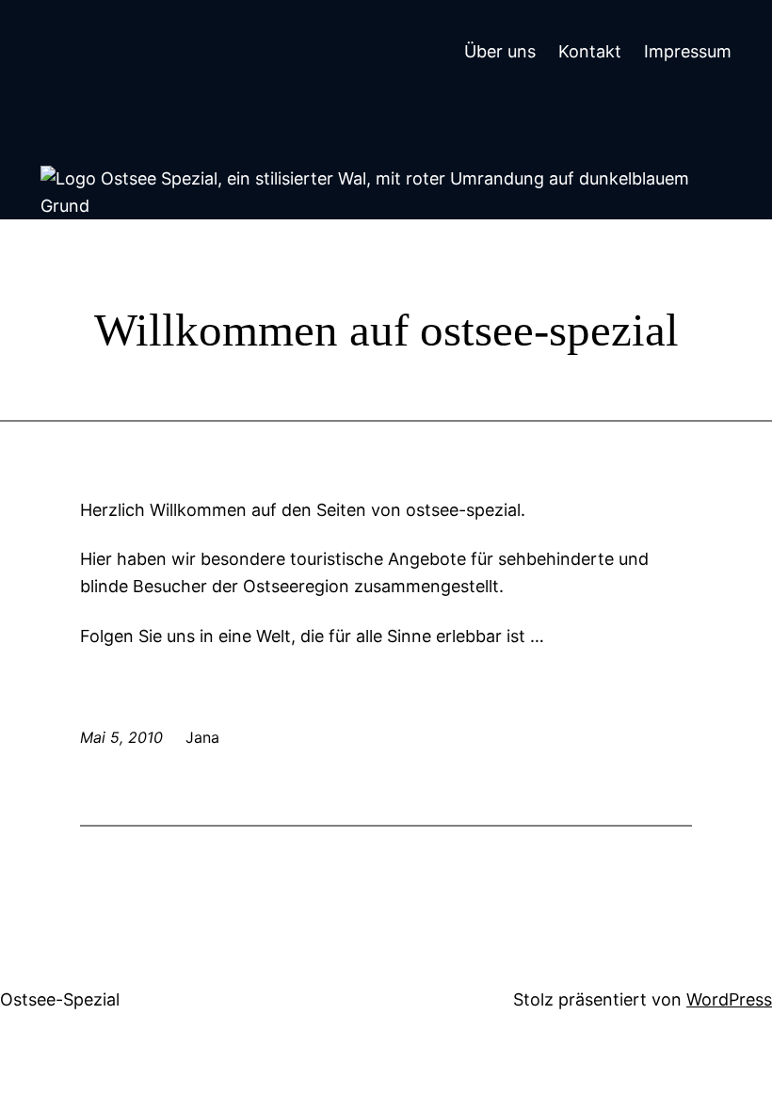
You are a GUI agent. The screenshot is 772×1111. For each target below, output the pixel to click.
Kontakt (589, 51)
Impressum (688, 51)
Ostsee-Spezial (60, 999)
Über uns (500, 51)
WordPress (729, 999)
